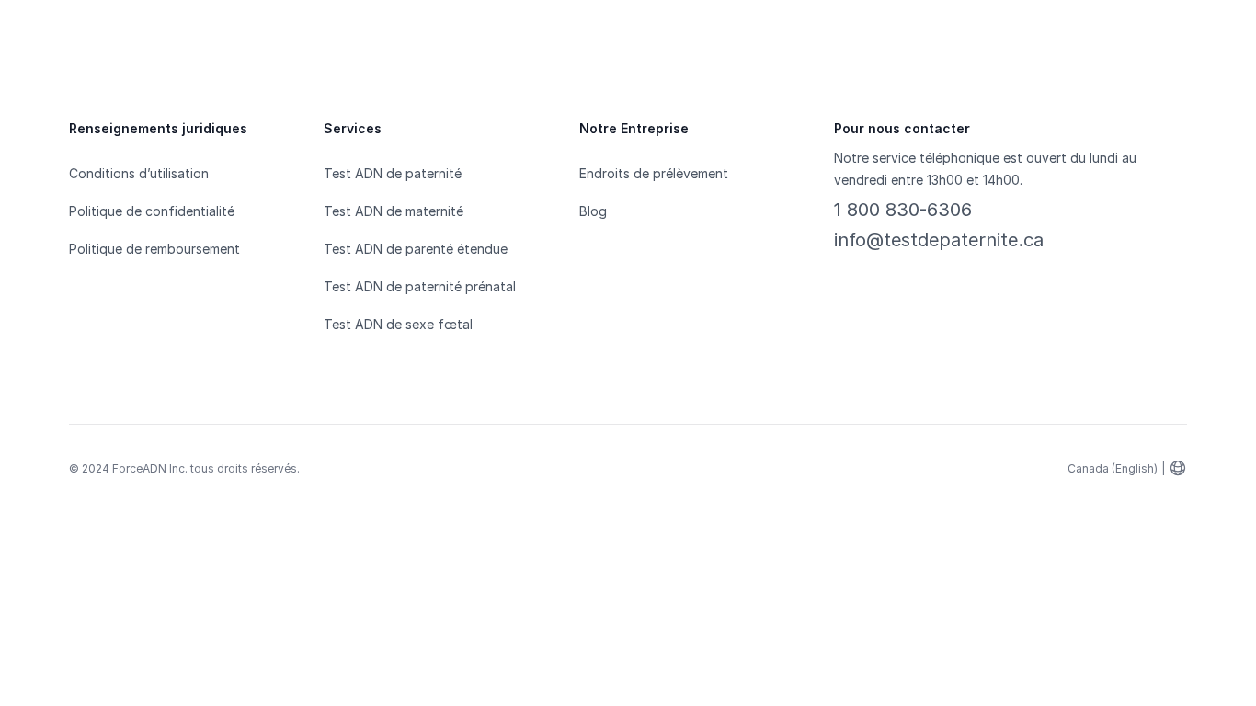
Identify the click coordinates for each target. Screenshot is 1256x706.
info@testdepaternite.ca (939, 240)
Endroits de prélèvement (653, 173)
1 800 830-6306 (903, 210)
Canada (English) (1113, 468)
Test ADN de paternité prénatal (420, 286)
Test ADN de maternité (393, 211)
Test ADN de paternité (393, 173)
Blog (593, 211)
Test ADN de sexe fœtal (398, 324)
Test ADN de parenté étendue (416, 248)
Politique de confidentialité (151, 211)
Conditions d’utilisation (139, 173)
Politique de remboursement (154, 248)
